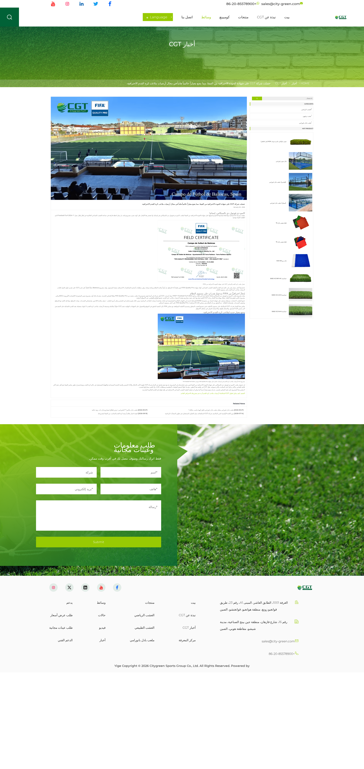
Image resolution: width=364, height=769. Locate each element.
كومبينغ (224, 17)
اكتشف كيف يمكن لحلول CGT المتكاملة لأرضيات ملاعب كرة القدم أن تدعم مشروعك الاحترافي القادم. (213, 393)
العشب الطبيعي (144, 627)
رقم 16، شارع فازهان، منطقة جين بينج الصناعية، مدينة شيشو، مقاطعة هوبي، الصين (253, 625)
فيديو (102, 627)
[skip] (326, 17)
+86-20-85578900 (282, 654)
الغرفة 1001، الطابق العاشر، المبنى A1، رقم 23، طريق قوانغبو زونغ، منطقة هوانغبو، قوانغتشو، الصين (254, 606)
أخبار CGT (281, 83)
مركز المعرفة (187, 640)
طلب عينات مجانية (61, 627)
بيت (287, 17)
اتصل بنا (187, 17)
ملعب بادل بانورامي (305, 123)
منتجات (243, 17)
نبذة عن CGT (266, 17)
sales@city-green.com (278, 641)
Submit (98, 542)
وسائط (206, 17)
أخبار (294, 83)
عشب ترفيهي (307, 116)
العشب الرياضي (306, 109)
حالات (102, 615)
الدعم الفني (65, 640)
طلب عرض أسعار (61, 615)
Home (305, 83)
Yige (117, 666)
